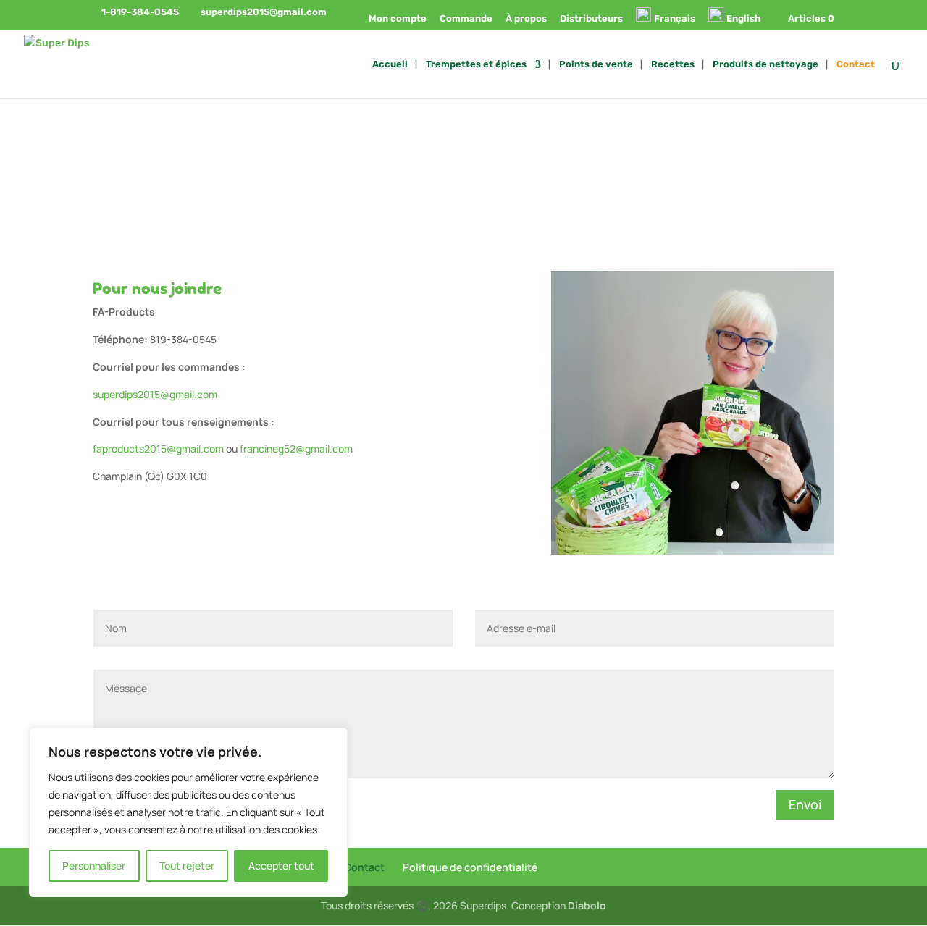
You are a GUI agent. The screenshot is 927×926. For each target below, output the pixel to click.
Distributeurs (591, 19)
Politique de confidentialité (470, 867)
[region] (188, 812)
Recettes (673, 64)
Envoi (805, 804)
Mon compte (398, 19)
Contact (855, 64)
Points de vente (596, 64)
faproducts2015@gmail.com (158, 448)
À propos (526, 19)
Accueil (390, 64)
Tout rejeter (186, 865)
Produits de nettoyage (765, 64)
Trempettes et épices (476, 64)
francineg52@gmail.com (296, 448)
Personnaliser (93, 865)
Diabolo (587, 905)
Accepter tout (281, 865)
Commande (466, 19)
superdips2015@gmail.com (155, 394)
